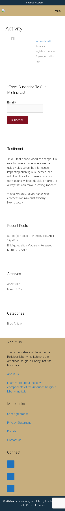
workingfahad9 (43, 41)
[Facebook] (10, 464)
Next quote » (15, 202)
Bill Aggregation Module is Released (29, 245)
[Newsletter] (10, 488)
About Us (13, 374)
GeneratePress (35, 505)
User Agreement (17, 414)
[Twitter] (10, 476)
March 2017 (14, 289)
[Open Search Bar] (31, 10)
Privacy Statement (19, 422)
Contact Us (14, 440)
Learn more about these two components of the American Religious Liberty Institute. (32, 387)
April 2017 (13, 284)
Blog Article (14, 323)
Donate (11, 431)
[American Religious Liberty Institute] (7, 10)
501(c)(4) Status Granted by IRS (27, 236)
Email (11, 102)
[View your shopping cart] (42, 10)
